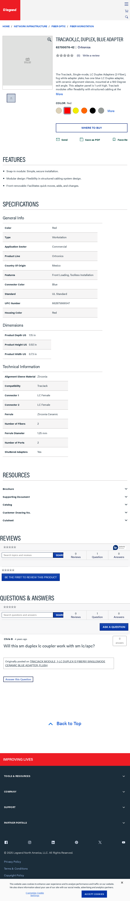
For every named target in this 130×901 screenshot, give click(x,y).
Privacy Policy (12, 861)
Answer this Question (18, 679)
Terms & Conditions (16, 868)
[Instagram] (30, 843)
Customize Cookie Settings (35, 894)
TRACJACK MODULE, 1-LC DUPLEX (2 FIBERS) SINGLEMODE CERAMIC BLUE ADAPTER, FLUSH (55, 663)
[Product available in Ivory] (59, 111)
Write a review (91, 55)
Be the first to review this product (32, 578)
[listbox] (27, 63)
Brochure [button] (8, 489)
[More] (111, 111)
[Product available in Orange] (84, 111)
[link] (9, 547)
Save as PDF (92, 139)
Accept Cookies (94, 894)
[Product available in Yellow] (76, 111)
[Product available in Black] (93, 111)
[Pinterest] (76, 843)
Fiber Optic (58, 26)
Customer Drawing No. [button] (16, 512)
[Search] (126, 17)
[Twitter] (100, 843)
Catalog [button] (7, 504)
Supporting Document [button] (16, 496)
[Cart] (126, 11)
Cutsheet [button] (8, 520)
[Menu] (126, 4)
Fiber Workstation (82, 26)
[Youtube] (124, 843)
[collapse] (124, 776)
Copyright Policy (14, 875)
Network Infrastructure (30, 26)
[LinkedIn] (53, 843)
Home (6, 26)
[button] (49, 39)
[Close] (122, 883)
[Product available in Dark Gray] (101, 111)
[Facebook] (6, 843)
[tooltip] (120, 548)
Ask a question (114, 627)
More (59, 94)
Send (64, 139)
